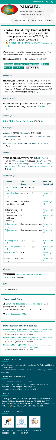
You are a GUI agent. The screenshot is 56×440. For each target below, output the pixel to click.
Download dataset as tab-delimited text (23, 303)
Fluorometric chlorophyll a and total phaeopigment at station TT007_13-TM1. (27, 346)
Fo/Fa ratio (11, 252)
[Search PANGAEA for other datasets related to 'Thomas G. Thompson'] (19, 166)
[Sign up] (47, 1)
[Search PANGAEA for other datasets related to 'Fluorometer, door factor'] (18, 212)
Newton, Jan (11, 30)
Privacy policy (39, 430)
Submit (26, 20)
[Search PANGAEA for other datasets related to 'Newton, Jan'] (44, 195)
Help (34, 20)
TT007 (32, 163)
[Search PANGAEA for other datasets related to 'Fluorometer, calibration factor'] (13, 221)
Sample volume (12, 193)
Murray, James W (30, 30)
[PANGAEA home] (9, 7)
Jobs (15, 433)
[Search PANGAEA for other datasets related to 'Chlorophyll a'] (8, 243)
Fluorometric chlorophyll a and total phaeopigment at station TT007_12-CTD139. (27, 330)
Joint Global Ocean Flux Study (18, 121)
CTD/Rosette (41, 166)
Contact (49, 20)
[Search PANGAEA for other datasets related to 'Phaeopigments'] (8, 249)
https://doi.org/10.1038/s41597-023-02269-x (29, 406)
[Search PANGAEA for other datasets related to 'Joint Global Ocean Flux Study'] (42, 121)
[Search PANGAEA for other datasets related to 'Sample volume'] (8, 195)
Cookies (5, 433)
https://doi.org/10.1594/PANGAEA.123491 (29, 44)
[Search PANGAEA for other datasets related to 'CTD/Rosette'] (10, 169)
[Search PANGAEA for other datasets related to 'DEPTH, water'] (8, 190)
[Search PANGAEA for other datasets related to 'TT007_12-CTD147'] (39, 158)
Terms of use (23, 430)
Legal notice (7, 430)
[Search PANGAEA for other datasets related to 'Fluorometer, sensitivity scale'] (8, 206)
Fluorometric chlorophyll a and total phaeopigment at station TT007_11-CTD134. (27, 338)
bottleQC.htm (46, 106)
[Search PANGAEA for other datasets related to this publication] (37, 92)
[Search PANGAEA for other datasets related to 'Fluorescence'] (8, 226)
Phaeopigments (13, 246)
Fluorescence (12, 224)
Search (18, 20)
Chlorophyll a (12, 241)
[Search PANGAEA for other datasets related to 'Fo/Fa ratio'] (17, 252)
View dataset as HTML (16, 314)
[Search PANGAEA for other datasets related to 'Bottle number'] (8, 261)
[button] (32, 67)
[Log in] (51, 1)
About (40, 20)
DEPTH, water (12, 187)
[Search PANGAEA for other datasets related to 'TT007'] (36, 163)
